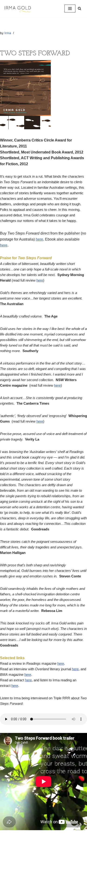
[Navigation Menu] (69, 8)
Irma (7, 33)
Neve (24, 877)
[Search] (79, 8)
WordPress (58, 877)
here (39, 239)
